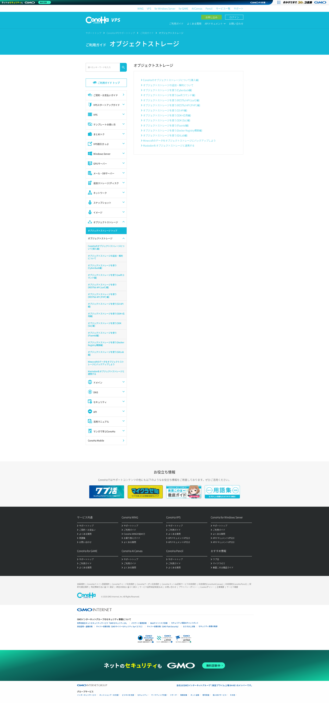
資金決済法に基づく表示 (126, 587)
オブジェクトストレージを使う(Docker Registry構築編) (172, 130)
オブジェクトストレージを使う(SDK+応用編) (167, 115)
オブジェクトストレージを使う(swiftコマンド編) (169, 95)
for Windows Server (165, 8)
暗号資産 (206, 695)
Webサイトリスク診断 (159, 623)
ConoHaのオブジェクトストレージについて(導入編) (171, 80)
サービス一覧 (223, 8)
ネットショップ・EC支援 (109, 695)
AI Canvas (197, 8)
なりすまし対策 (189, 626)
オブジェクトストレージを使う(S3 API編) (165, 110)
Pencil (209, 8)
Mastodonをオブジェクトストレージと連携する (168, 145)
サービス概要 (232, 587)
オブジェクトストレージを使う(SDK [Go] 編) (166, 120)
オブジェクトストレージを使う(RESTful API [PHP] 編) (171, 105)
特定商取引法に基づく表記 (102, 587)
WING (140, 8)
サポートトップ (93, 32)
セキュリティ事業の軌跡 (208, 626)
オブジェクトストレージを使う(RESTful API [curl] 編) (171, 100)
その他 (232, 695)
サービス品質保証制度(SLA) (150, 587)
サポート (238, 8)
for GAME (183, 8)
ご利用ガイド (176, 23)
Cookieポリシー (207, 587)
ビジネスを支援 (128, 695)
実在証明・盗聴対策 (85, 626)
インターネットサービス (86, 695)
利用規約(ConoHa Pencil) (236, 584)
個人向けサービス (220, 695)
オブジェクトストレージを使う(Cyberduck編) (167, 90)
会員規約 (81, 584)
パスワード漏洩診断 (139, 623)
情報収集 (183, 695)
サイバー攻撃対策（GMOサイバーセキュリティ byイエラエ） (119, 626)
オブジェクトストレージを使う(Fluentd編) (166, 125)
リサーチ (173, 695)
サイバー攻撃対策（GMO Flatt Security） (163, 626)
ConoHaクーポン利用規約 (148, 584)
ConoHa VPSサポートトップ (121, 32)
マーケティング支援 (159, 695)
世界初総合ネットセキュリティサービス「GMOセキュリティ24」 (102, 623)
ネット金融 (195, 695)
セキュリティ (142, 695)
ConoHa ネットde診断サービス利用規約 (179, 584)
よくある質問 (194, 23)
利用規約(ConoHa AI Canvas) (211, 584)
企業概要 (220, 587)
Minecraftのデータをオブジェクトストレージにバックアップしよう (179, 140)
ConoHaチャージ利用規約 (123, 584)
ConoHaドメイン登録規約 (98, 584)
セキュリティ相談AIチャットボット (184, 623)
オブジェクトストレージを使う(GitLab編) (165, 135)
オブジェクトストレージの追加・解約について (168, 85)
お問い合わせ (236, 23)
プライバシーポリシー (188, 587)
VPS (149, 8)
